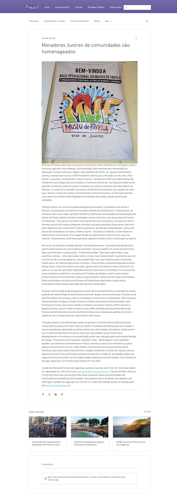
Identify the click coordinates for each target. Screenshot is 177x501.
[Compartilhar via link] (62, 394)
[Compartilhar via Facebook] (43, 394)
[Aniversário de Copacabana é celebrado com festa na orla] (47, 427)
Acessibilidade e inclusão (54, 21)
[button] (147, 21)
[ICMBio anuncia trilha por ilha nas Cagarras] (131, 427)
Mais (107, 21)
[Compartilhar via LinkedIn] (55, 394)
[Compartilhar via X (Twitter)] (49, 394)
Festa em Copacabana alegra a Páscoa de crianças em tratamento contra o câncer (89, 443)
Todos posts (34, 21)
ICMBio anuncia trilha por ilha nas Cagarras (130, 443)
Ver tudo (147, 412)
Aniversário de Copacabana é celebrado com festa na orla (46, 443)
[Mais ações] (136, 38)
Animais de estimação (79, 21)
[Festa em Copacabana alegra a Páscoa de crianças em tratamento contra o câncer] (89, 427)
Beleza (97, 21)
